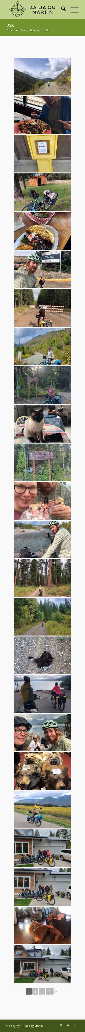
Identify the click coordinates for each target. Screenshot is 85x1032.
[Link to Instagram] (60, 1025)
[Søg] (61, 9)
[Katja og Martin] (35, 9)
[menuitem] (61, 9)
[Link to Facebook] (68, 1025)
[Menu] (72, 9)
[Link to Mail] (75, 1025)
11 (50, 991)
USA (10, 25)
